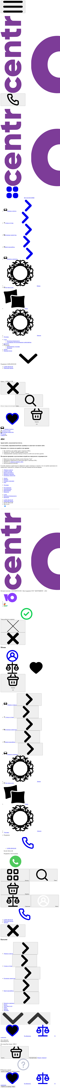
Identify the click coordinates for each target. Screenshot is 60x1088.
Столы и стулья (8, 471)
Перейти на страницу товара (8, 1086)
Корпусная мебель (8, 472)
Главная (3, 435)
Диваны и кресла (8, 470)
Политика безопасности (13, 341)
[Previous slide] (38, 1018)
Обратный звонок (8, 368)
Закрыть (6, 922)
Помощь (6, 479)
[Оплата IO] (10, 601)
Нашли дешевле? (42, 1057)
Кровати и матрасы (9, 474)
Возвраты (9, 348)
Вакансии (6, 492)
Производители (8, 350)
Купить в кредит (5, 1071)
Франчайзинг (7, 490)
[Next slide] (13, 1018)
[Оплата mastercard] (5, 604)
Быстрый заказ (33, 1057)
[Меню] (13, 7)
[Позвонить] (13, 100)
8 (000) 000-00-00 (8, 919)
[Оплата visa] (5, 603)
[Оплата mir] (6, 606)
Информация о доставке (13, 346)
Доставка (6, 485)
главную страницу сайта (16, 461)
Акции (5, 349)
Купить (3, 1057)
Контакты (6, 343)
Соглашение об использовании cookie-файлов (19, 342)
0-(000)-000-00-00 (8, 366)
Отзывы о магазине (9, 481)
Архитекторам (7, 489)
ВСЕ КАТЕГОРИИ (29, 197)
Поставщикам (7, 487)
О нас (5, 339)
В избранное (27, 1036)
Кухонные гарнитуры (9, 475)
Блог (5, 482)
